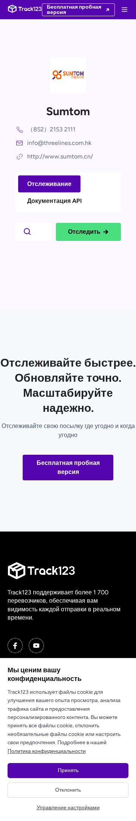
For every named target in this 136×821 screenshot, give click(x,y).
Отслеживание (49, 183)
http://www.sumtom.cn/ (60, 156)
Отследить (84, 231)
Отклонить (68, 790)
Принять (68, 770)
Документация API (54, 200)
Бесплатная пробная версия (68, 467)
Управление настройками (68, 807)
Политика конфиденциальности (47, 751)
